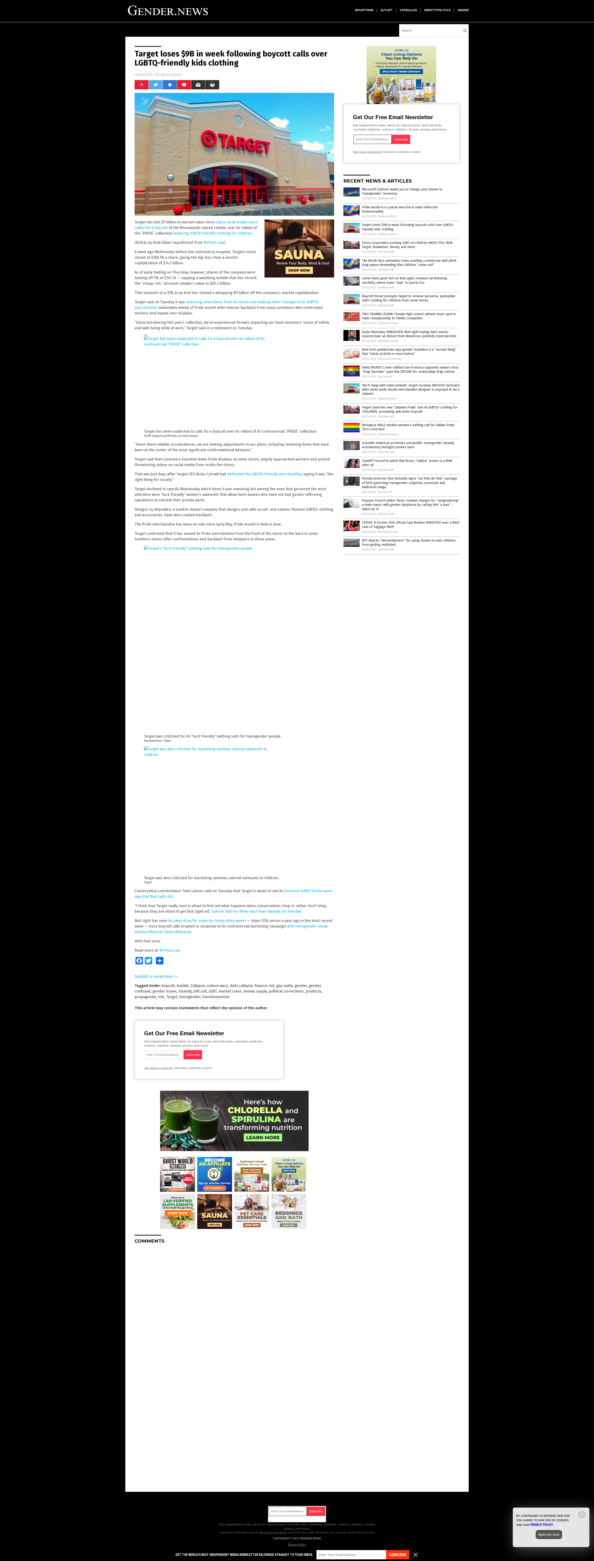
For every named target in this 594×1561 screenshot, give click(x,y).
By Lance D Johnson (390, 358)
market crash (230, 991)
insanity (185, 991)
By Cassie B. (385, 376)
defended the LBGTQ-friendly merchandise (264, 474)
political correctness (286, 991)
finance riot (264, 985)
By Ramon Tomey (388, 323)
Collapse (197, 985)
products (313, 991)
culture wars (217, 985)
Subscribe (398, 1555)
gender (463, 10)
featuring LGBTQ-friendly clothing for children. (213, 233)
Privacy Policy (297, 1544)
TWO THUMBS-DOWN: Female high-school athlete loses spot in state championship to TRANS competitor (409, 316)
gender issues (164, 991)
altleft (387, 10)
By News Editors (388, 198)
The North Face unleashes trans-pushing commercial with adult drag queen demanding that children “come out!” (409, 263)
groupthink (364, 10)
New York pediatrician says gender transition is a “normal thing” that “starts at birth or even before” (409, 352)
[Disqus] (234, 1305)
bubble (183, 985)
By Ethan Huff (386, 251)
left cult (200, 991)
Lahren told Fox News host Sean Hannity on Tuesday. (257, 911)
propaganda (145, 997)
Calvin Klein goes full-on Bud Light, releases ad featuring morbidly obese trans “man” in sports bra (404, 280)
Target (171, 997)
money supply (255, 991)
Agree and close (548, 1534)
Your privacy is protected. (158, 1068)
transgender (189, 997)
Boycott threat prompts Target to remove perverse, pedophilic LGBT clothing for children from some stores (409, 298)
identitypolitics (437, 10)
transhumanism (215, 997)
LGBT (213, 991)
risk (161, 997)
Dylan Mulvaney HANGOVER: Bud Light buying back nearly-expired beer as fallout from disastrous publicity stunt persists (409, 334)
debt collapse (241, 985)
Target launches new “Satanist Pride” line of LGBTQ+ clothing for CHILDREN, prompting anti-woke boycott (410, 409)
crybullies (408, 10)
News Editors (171, 75)
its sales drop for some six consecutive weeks (207, 920)
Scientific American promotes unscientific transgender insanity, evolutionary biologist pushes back (408, 445)
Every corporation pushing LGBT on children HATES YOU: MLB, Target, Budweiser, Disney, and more (407, 245)
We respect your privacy (273, 1532)
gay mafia (284, 985)
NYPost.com (213, 242)
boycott (168, 985)
